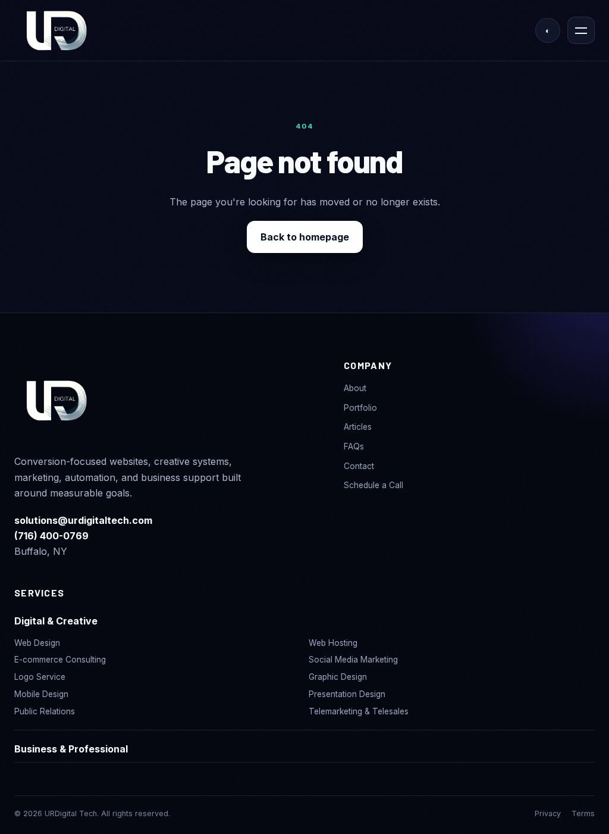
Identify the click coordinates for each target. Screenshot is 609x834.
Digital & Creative (56, 621)
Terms (583, 813)
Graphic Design (338, 677)
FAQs (354, 446)
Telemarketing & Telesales (359, 711)
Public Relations (44, 711)
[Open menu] (581, 30)
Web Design (37, 643)
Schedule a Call (373, 485)
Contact (359, 466)
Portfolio (360, 408)
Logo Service (39, 677)
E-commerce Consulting (60, 659)
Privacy (548, 813)
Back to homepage (304, 237)
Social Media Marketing (353, 659)
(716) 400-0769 (51, 536)
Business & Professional (71, 749)
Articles (358, 427)
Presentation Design (347, 694)
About (355, 388)
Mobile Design (41, 694)
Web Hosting (333, 643)
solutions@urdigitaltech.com (83, 520)
